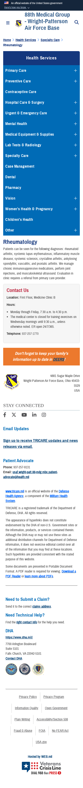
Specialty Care (17, 155)
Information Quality (26, 708)
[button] (17, 8)
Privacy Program (53, 697)
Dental (10, 177)
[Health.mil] (25, 669)
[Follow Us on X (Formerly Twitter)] (13, 415)
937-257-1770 (30, 334)
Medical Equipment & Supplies (29, 134)
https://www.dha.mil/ (19, 637)
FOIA (42, 731)
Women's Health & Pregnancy (29, 209)
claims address (41, 606)
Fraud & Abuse (23, 731)
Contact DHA (14, 658)
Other (9, 230)
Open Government (56, 708)
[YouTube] (24, 415)
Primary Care (15, 70)
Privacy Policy (28, 697)
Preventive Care (18, 81)
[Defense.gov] (11, 669)
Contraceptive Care (20, 91)
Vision (10, 198)
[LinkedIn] (34, 415)
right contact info (26, 622)
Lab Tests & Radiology (23, 145)
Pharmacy (13, 187)
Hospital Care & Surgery (24, 102)
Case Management (19, 166)
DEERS (58, 359)
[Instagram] (44, 415)
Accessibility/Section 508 (52, 719)
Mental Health (16, 123)
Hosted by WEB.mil (40, 757)
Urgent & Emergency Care (26, 113)
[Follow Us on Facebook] (4, 415)
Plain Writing (22, 719)
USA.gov (41, 742)
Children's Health (19, 219)
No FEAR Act (60, 731)
